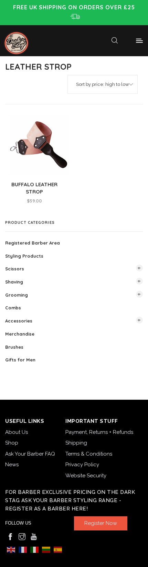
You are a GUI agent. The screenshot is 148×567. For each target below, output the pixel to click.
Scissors (14, 268)
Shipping (76, 443)
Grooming (16, 294)
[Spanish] (58, 549)
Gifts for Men (20, 359)
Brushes (14, 346)
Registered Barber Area (32, 243)
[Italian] (34, 549)
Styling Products (24, 255)
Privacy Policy (82, 464)
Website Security (85, 475)
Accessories (18, 321)
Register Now (100, 523)
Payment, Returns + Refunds (99, 432)
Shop (11, 443)
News (12, 464)
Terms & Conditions (88, 454)
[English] (11, 549)
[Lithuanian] (46, 549)
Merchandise (19, 334)
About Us (16, 432)
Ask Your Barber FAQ (30, 454)
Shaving (14, 282)
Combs (13, 307)
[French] (23, 549)
